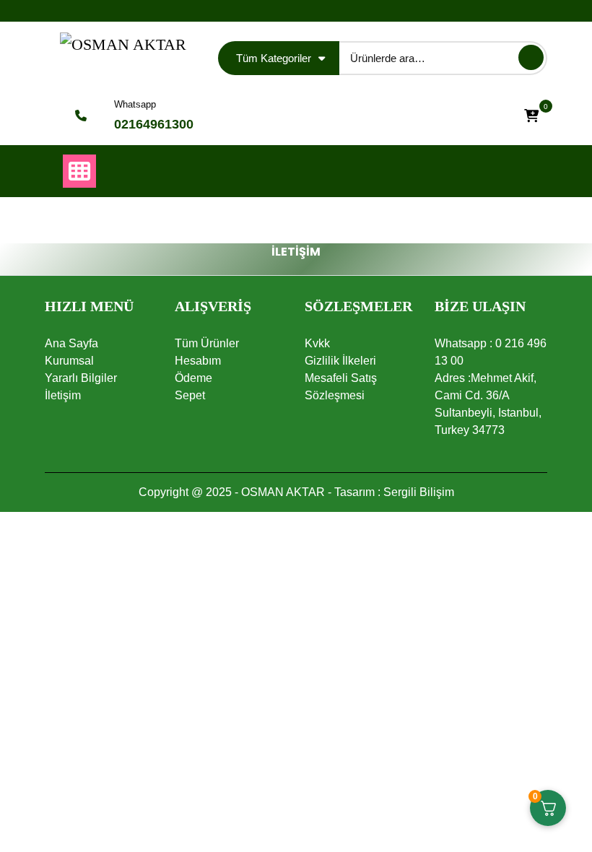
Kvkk (317, 343)
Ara (531, 57)
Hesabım (198, 361)
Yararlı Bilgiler (81, 378)
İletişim (63, 395)
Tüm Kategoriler (273, 58)
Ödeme (193, 378)
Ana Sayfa (71, 343)
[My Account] (491, 116)
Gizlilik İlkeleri (340, 361)
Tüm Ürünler (207, 343)
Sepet (190, 395)
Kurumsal (69, 361)
